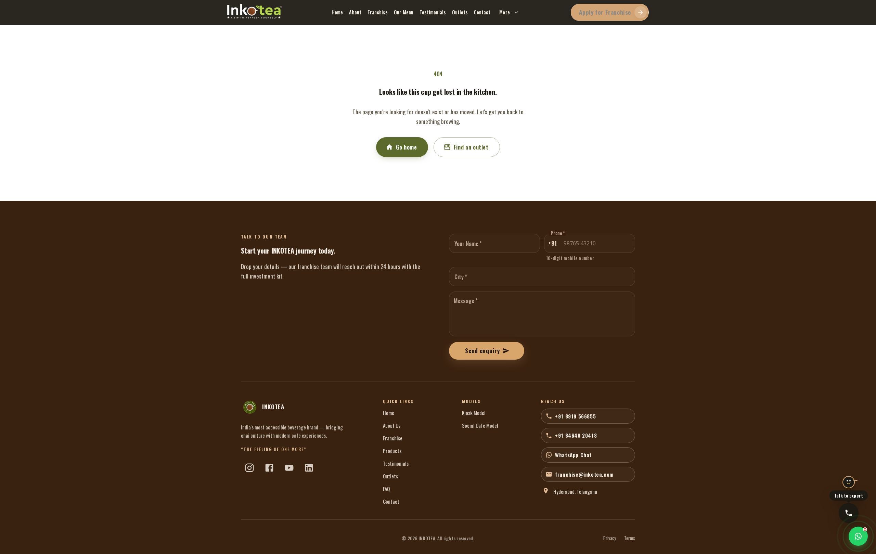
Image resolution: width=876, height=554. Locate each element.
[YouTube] (289, 467)
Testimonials (433, 12)
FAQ (386, 488)
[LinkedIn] (309, 467)
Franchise (378, 12)
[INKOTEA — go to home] (254, 11)
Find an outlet (471, 147)
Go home (406, 147)
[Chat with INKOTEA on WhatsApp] (858, 536)
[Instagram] (249, 467)
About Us (391, 425)
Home (337, 12)
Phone (558, 233)
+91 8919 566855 (575, 416)
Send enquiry (482, 350)
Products (392, 450)
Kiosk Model (474, 412)
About (355, 12)
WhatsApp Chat (573, 455)
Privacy (609, 538)
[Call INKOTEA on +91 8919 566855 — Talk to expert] (849, 513)
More (504, 12)
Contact (482, 12)
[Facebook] (269, 467)
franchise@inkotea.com (584, 474)
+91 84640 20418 (576, 435)
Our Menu (403, 12)
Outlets (460, 12)
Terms (629, 538)
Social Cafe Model (480, 425)
